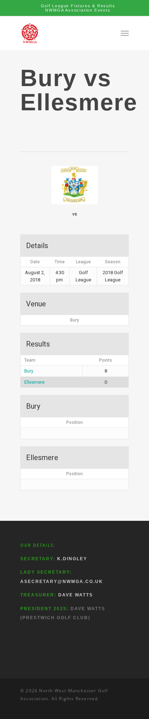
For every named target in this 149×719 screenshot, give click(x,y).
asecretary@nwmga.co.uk (61, 581)
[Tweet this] (28, 128)
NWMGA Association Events (77, 10)
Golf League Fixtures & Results (78, 6)
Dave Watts (75, 594)
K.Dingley (72, 558)
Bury (28, 371)
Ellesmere (34, 382)
